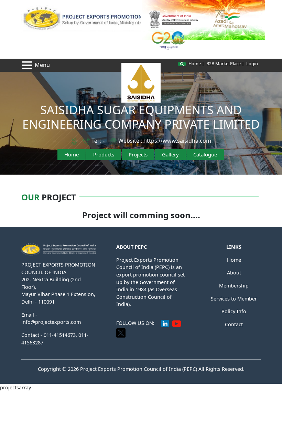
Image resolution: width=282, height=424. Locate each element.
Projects (138, 154)
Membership (234, 285)
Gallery (170, 154)
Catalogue (205, 154)
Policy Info (233, 311)
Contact (234, 324)
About (234, 272)
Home (71, 154)
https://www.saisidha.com (177, 140)
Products (103, 154)
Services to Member (234, 298)
